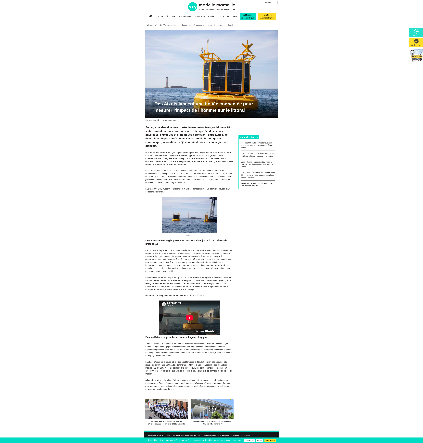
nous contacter (218, 435)
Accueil (152, 25)
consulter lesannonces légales (267, 16)
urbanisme (200, 16)
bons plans (232, 16)
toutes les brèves (249, 137)
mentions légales (204, 435)
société (211, 16)
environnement (185, 16)
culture (221, 16)
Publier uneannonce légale (247, 16)
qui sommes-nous (232, 435)
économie (171, 16)
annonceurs (245, 435)
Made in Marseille (173, 435)
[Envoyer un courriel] (158, 120)
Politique (159, 16)
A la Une (159, 25)
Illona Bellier (153, 120)
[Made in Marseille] (211, 6)
